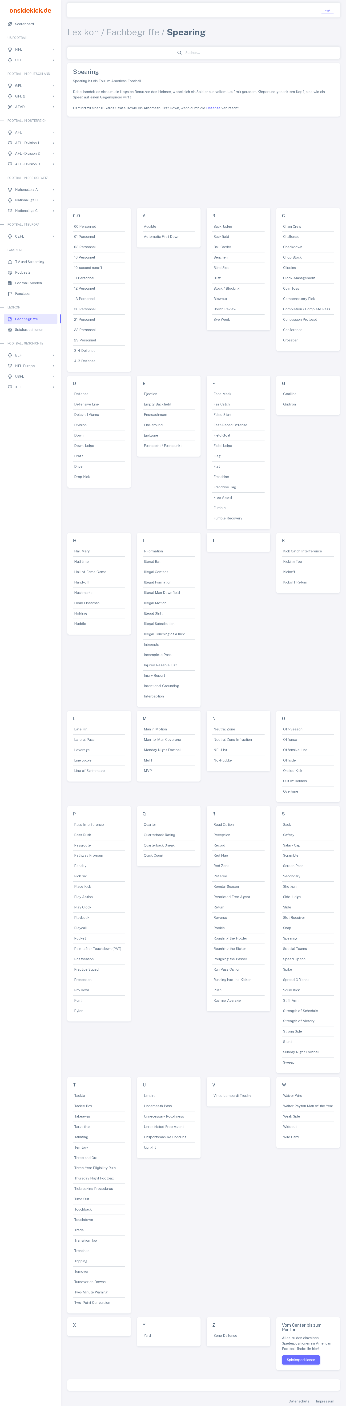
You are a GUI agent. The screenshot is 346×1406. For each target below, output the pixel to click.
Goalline (290, 394)
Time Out (81, 1199)
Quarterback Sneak (159, 845)
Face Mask (222, 394)
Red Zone (221, 866)
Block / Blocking (226, 288)
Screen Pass (293, 866)
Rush (217, 990)
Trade (79, 1230)
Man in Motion (155, 729)
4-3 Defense (85, 361)
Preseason (83, 980)
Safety (288, 835)
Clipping (289, 268)
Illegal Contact (156, 572)
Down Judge (84, 446)
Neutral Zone (224, 729)
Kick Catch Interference (302, 551)
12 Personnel (84, 288)
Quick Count (153, 855)
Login (327, 10)
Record (219, 845)
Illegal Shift (153, 613)
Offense (290, 739)
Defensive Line (86, 404)
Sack (287, 825)
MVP (148, 771)
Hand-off (82, 582)
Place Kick (82, 886)
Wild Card (291, 1137)
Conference (292, 330)
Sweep (288, 1062)
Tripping (80, 1261)
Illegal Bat (152, 561)
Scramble (290, 855)
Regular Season (226, 886)
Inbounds (151, 644)
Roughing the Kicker (229, 949)
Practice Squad (86, 969)
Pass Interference (89, 825)
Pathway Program (88, 855)
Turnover (81, 1271)
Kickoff (289, 572)
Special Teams (295, 949)
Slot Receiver (294, 918)
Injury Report (154, 675)
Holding (80, 613)
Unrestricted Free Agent (164, 1127)
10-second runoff (88, 268)
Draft (78, 456)
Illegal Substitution (159, 624)
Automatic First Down (161, 237)
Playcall (80, 928)
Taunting (81, 1137)
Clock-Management (299, 278)
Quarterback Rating (159, 835)
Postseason (84, 959)
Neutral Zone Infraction (232, 739)
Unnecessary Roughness (164, 1116)
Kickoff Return (295, 582)
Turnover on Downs (90, 1282)
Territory (81, 1147)
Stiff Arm (290, 1000)
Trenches (81, 1251)
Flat (216, 466)
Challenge (291, 237)
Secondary (291, 876)
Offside (289, 760)
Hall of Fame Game (90, 572)
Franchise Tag (224, 487)
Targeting (82, 1127)
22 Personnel (85, 330)
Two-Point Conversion (92, 1303)
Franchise (221, 477)
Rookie (219, 928)
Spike (287, 969)
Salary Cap (291, 845)
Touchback (83, 1209)
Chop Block (292, 257)
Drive (78, 466)
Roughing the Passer (230, 959)
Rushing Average (227, 1000)
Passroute (82, 845)
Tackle (79, 1096)
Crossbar (290, 340)
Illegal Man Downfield (162, 593)
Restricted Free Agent (231, 897)
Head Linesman (87, 603)
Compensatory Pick (299, 299)
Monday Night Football (162, 750)
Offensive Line (295, 750)
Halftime (81, 561)
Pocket (80, 938)
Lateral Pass (84, 739)
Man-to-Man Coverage (162, 739)
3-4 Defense (85, 350)
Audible (150, 226)
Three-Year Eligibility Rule (95, 1168)
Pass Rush (82, 835)
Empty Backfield (157, 404)
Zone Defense (225, 1335)
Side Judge (292, 897)
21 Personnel (84, 319)
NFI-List (220, 750)
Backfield (221, 237)
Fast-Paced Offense (230, 425)
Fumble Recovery (227, 518)
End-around (153, 425)
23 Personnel (85, 340)
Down (79, 435)
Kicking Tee (292, 561)
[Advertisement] (203, 160)
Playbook (81, 918)
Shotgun (290, 886)
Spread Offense (296, 980)
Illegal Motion (155, 603)
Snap (287, 928)
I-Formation (153, 551)
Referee (220, 876)
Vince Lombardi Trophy (232, 1096)
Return (218, 907)
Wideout (290, 1127)
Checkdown (292, 247)
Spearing (290, 938)
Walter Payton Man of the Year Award (313, 1106)
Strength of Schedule (300, 1011)
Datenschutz (299, 1401)
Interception (154, 696)
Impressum (325, 1401)
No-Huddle (222, 760)
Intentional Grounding (161, 686)
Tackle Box (83, 1106)
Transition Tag (85, 1240)
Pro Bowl (81, 990)
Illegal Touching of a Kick (164, 634)
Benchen (220, 257)
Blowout (220, 299)
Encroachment (155, 415)
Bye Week (221, 319)
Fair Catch (221, 404)
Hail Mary (82, 551)
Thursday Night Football (94, 1178)
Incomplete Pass (158, 655)
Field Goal (221, 435)
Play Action (83, 897)
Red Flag (220, 855)
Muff (148, 760)
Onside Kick (292, 771)
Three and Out (85, 1158)
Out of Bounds (295, 781)
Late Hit (81, 729)
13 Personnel (84, 299)
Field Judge (222, 446)
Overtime (290, 791)
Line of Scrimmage (89, 771)
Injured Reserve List (160, 665)
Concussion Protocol (300, 319)
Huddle (80, 624)
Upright (150, 1147)
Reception (221, 835)
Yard (147, 1335)
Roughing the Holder (230, 938)
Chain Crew (292, 226)
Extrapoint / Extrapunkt (163, 446)
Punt (78, 1000)
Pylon (78, 1011)
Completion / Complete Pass (306, 309)
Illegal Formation (157, 582)
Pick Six (80, 876)
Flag (217, 456)
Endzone (151, 435)
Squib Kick (291, 990)
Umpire (150, 1096)
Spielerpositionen (301, 1360)
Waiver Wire (292, 1096)
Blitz (217, 278)
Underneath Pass (158, 1106)
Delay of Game (86, 415)
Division (80, 425)
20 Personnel (85, 309)
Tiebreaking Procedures (93, 1189)
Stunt (287, 1042)
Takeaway (82, 1116)
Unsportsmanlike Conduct (165, 1137)
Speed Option (294, 959)
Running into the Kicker (232, 980)
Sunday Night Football (301, 1052)
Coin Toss (291, 288)
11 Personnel (84, 278)
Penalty (80, 866)
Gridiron (289, 404)
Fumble (219, 508)
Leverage (82, 750)
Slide (287, 907)
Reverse (220, 918)
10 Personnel (84, 257)
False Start (222, 415)
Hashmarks (83, 593)
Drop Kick (82, 477)
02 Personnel (85, 247)
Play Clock (82, 907)
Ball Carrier (222, 247)
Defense (213, 108)
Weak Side (291, 1116)
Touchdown (83, 1220)
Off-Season (292, 729)
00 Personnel (85, 226)
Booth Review (224, 309)
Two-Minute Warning (91, 1292)
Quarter (150, 825)
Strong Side (292, 1031)
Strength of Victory (298, 1021)
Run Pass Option (226, 969)
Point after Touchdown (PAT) (97, 949)
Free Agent (222, 497)
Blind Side (221, 268)
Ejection (150, 394)
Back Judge (222, 226)
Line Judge (83, 760)
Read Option (223, 825)
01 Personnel (84, 237)
